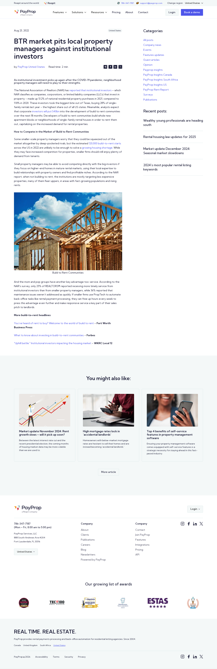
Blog (83, 549)
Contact (143, 12)
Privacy (82, 656)
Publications (150, 99)
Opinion (148, 64)
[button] (194, 3)
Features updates (153, 54)
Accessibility (41, 656)
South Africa (45, 645)
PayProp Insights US (155, 84)
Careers (85, 544)
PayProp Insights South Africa (160, 79)
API (137, 554)
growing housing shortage (97, 147)
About (129, 12)
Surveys (148, 94)
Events (147, 49)
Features (140, 539)
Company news (152, 44)
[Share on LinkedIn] (115, 67)
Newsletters (88, 554)
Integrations (142, 544)
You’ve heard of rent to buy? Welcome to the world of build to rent (54, 323)
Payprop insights (153, 69)
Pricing (116, 12)
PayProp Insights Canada (157, 74)
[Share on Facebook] (110, 67)
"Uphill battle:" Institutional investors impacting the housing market (52, 343)
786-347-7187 (22, 523)
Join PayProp (142, 534)
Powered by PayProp (93, 559)
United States (59, 645)
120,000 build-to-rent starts (105, 143)
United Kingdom (30, 645)
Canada (17, 645)
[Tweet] (120, 67)
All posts (148, 40)
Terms (56, 656)
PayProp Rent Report (156, 89)
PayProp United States (31, 66)
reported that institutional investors (90, 90)
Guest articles (151, 59)
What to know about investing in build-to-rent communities (49, 335)
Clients (85, 534)
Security (68, 656)
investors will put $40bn (46, 111)
